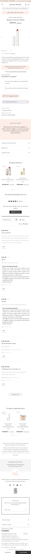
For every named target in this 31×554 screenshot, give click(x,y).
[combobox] (24, 224)
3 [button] (15, 189)
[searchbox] (8, 219)
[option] (15, 67)
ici (7, 63)
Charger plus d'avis (16, 394)
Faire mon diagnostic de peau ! (11, 96)
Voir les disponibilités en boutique (16, 71)
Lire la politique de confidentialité (9, 547)
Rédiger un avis (15, 212)
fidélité (13, 53)
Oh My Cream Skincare (15, 17)
